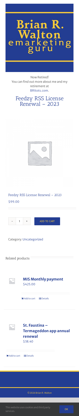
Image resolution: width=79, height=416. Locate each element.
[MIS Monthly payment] (12, 281)
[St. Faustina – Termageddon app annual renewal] (12, 327)
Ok (66, 409)
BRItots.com (39, 90)
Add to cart (47, 221)
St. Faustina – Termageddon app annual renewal (46, 331)
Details (45, 298)
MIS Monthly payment (43, 279)
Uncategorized (33, 239)
